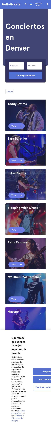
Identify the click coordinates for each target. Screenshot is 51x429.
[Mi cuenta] (47, 4)
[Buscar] (25, 4)
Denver (10, 92)
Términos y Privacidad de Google (17, 418)
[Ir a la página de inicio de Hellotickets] (11, 4)
